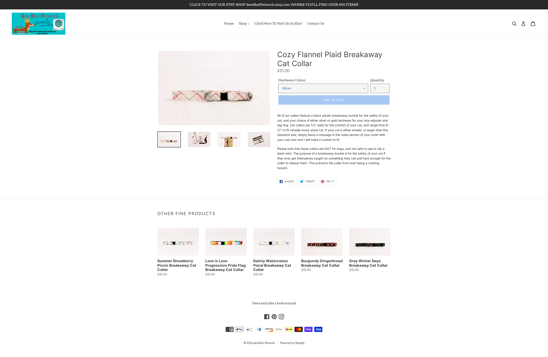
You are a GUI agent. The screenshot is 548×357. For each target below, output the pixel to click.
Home (229, 23)
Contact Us (315, 23)
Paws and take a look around (274, 303)
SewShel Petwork (264, 343)
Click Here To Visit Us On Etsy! (278, 23)
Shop (243, 23)
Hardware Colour (292, 80)
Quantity (377, 80)
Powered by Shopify (292, 343)
